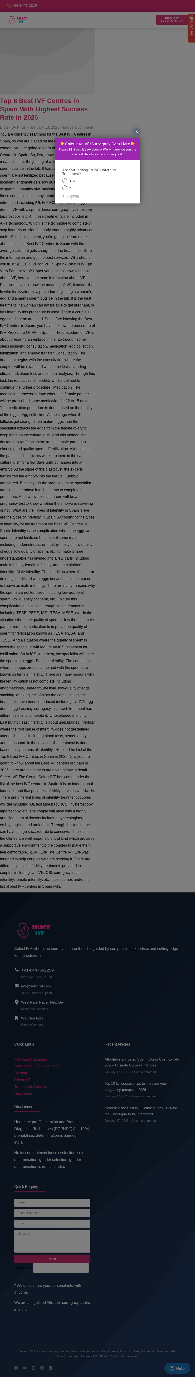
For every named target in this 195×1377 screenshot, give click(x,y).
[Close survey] (136, 131)
